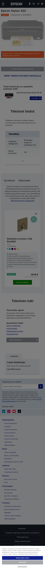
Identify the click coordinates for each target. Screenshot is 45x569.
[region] (22, 557)
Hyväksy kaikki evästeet (22, 558)
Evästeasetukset (22, 566)
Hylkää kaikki (22, 562)
